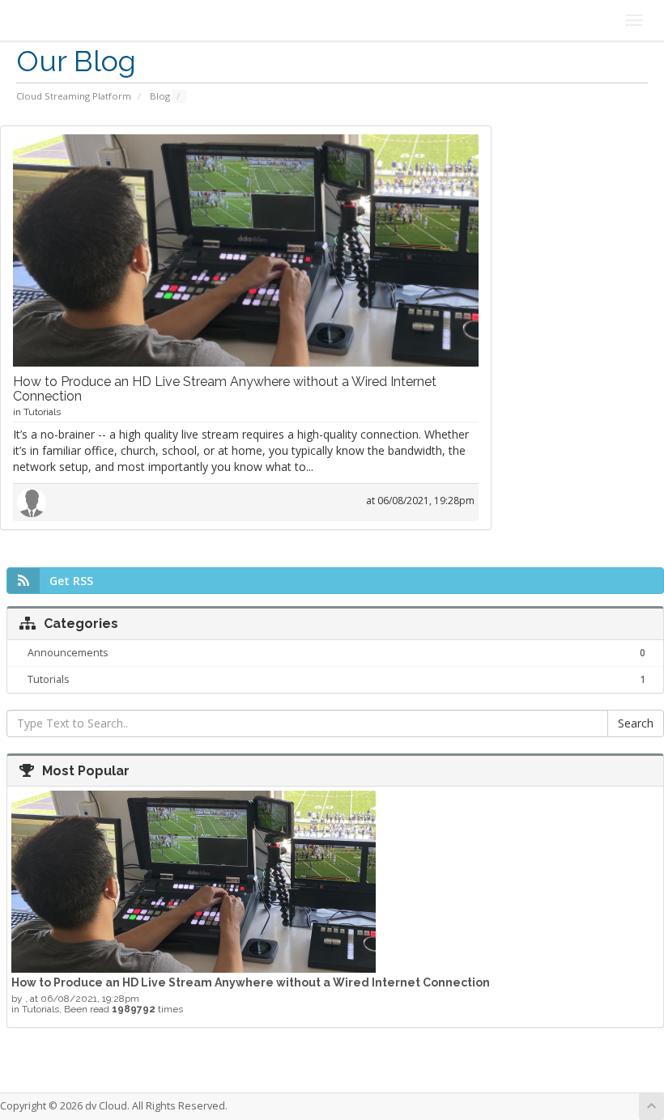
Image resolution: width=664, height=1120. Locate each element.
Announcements (336, 653)
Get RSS (71, 580)
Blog (160, 96)
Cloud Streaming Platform (73, 96)
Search (635, 723)
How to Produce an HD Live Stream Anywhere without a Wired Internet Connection (224, 389)
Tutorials (42, 412)
